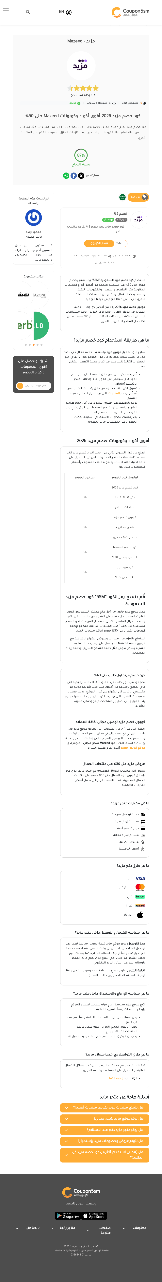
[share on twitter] (81, 176)
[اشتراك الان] (20, 386)
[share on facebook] (74, 176)
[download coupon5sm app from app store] (94, 1216)
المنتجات (114, 393)
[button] (69, 12)
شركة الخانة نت (62, 1251)
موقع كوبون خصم (133, 748)
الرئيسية (144, 25)
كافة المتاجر (126, 25)
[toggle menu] (27, 12)
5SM (106, 243)
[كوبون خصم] (130, 12)
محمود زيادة (33, 232)
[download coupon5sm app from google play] (68, 1216)
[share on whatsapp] (66, 176)
